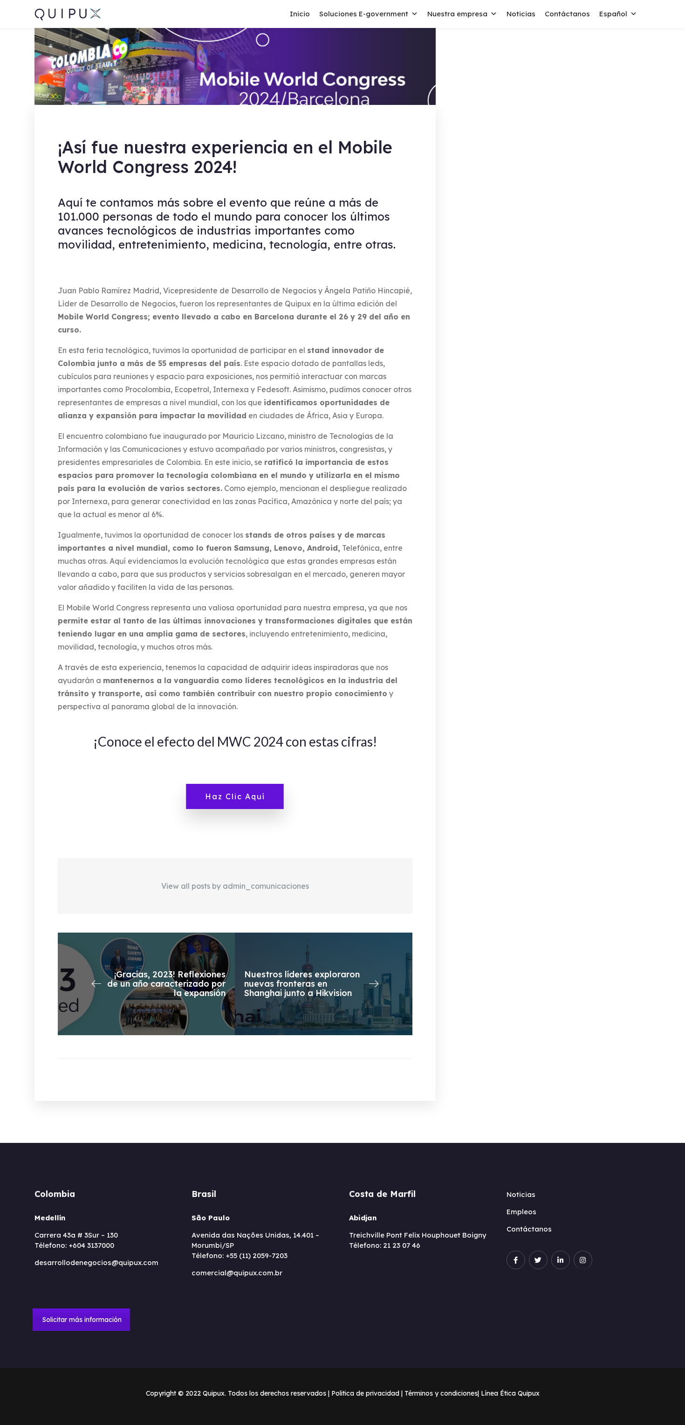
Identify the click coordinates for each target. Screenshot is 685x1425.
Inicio (300, 13)
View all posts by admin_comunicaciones (235, 886)
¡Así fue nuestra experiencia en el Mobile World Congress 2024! (225, 157)
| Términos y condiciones (439, 1393)
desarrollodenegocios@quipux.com (96, 1262)
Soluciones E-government (363, 13)
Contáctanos (567, 13)
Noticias (521, 13)
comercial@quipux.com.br (237, 1272)
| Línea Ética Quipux (509, 1393)
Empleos (521, 1211)
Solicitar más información (82, 1319)
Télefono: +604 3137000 (74, 1245)
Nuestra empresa (457, 13)
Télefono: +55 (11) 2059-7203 (240, 1255)
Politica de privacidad (365, 1393)
